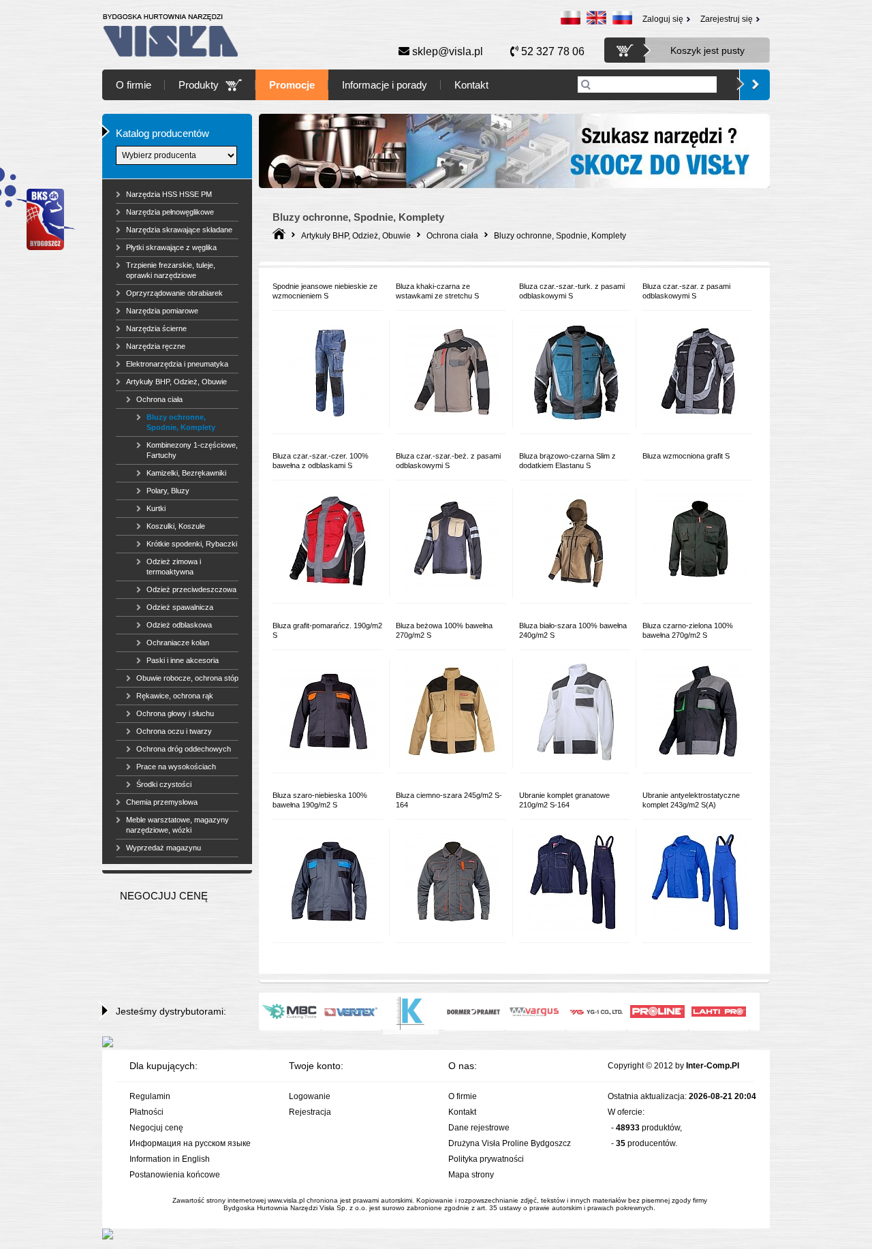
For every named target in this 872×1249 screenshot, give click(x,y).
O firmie (133, 85)
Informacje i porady (384, 85)
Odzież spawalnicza (179, 607)
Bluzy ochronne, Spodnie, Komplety (180, 422)
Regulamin (149, 1096)
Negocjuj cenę (156, 1127)
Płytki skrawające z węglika (171, 247)
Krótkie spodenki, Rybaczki (191, 544)
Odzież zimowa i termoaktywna (173, 566)
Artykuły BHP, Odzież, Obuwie (176, 381)
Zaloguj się (662, 19)
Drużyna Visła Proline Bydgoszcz (509, 1143)
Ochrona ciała (159, 399)
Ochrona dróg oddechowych (183, 749)
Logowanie (309, 1096)
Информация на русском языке (190, 1143)
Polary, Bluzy (167, 491)
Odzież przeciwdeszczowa (191, 589)
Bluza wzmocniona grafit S (686, 456)
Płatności (146, 1112)
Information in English (169, 1159)
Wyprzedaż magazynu (163, 848)
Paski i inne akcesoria (182, 660)
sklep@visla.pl (446, 51)
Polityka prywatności (486, 1159)
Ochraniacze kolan (177, 642)
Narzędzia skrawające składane (179, 230)
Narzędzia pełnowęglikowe (170, 212)
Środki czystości (163, 784)
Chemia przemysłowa (162, 802)
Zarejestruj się (726, 19)
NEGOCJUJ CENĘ (164, 895)
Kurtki (156, 508)
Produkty (198, 85)
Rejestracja (310, 1112)
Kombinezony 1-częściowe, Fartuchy (192, 450)
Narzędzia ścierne (156, 328)
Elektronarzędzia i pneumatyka (177, 364)
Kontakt (471, 85)
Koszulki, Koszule (175, 526)
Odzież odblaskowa (179, 625)
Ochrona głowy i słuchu (175, 713)
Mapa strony (471, 1174)
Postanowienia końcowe (174, 1174)
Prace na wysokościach (176, 766)
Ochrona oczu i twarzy (174, 731)
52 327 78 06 (551, 51)
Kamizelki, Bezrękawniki (186, 473)
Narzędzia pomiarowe (162, 311)
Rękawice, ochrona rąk (174, 696)
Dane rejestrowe (479, 1127)
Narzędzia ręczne (155, 346)
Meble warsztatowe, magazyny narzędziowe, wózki (177, 825)
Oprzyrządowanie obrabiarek (174, 293)
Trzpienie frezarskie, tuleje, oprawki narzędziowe (170, 270)
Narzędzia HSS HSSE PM (169, 194)
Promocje (292, 85)
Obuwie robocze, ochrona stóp (187, 678)
